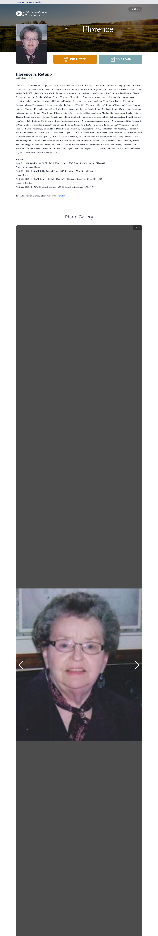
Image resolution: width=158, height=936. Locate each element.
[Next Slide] (137, 664)
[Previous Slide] (21, 664)
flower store (60, 195)
